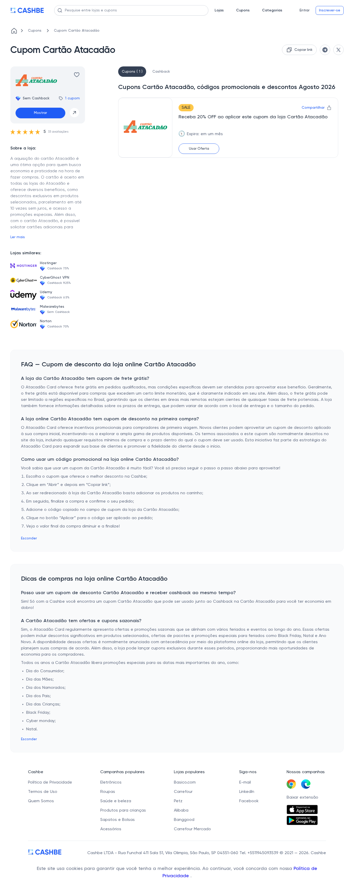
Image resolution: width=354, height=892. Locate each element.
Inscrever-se (329, 10)
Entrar (304, 10)
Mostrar (40, 113)
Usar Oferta (199, 148)
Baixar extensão (302, 797)
